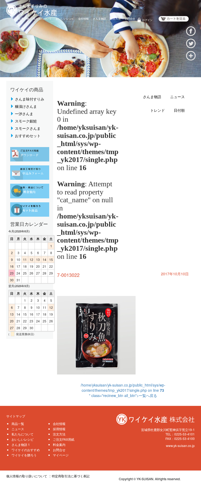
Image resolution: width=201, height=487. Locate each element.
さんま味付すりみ (29, 99)
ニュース (177, 97)
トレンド (157, 111)
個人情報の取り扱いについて (26, 476)
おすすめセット (28, 135)
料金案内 (59, 444)
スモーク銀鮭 (26, 121)
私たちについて (42, 18)
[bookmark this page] (191, 55)
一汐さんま (24, 113)
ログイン (147, 20)
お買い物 (24, 18)
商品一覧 (18, 423)
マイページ (61, 455)
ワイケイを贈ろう (24, 455)
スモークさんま (28, 128)
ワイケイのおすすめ (26, 449)
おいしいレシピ (65, 18)
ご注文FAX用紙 (63, 439)
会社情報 (83, 18)
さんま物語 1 (21, 444)
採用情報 (59, 429)
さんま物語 (99, 18)
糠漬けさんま (26, 106)
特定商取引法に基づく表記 (71, 476)
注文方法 (115, 18)
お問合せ (130, 18)
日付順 (179, 111)
